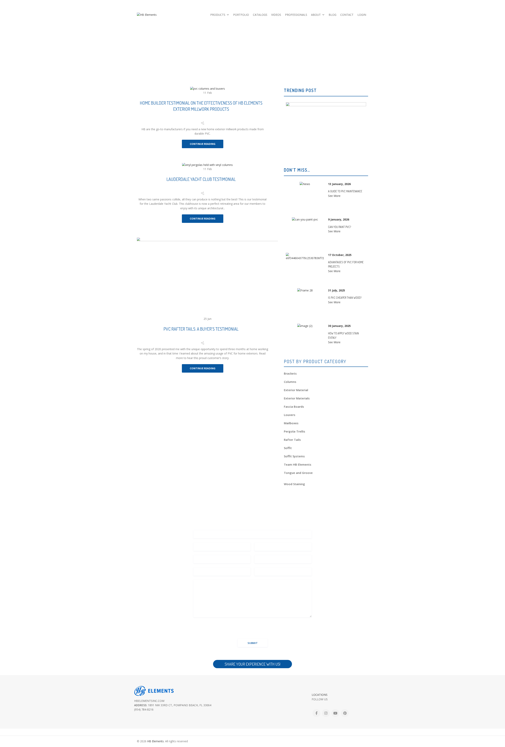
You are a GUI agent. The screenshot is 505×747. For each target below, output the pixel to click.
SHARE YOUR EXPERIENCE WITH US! (252, 664)
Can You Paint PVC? (339, 226)
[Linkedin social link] (207, 118)
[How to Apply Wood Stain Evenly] (304, 326)
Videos (276, 15)
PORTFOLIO (241, 15)
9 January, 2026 (338, 219)
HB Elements (155, 741)
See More (334, 196)
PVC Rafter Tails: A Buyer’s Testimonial (201, 329)
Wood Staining (294, 484)
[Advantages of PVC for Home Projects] (305, 256)
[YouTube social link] (335, 713)
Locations (319, 695)
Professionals (296, 15)
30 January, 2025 (339, 326)
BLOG (332, 15)
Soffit (288, 448)
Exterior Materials (297, 398)
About (316, 15)
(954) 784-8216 (359, 3)
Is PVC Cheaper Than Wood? (344, 297)
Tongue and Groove (298, 473)
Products (217, 15)
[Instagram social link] (326, 713)
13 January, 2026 (339, 184)
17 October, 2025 (340, 255)
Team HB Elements (297, 464)
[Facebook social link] (192, 118)
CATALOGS (260, 15)
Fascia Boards (294, 406)
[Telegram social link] (212, 118)
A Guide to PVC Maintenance (345, 191)
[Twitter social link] (197, 118)
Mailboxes (291, 423)
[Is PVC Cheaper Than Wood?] (305, 290)
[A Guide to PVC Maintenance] (305, 184)
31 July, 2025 (336, 290)
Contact (347, 15)
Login (361, 15)
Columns (290, 382)
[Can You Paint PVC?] (305, 219)
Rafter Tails (292, 440)
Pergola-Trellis (294, 431)
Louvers (289, 415)
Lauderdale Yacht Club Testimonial (201, 179)
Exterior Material (296, 390)
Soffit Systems (294, 456)
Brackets (290, 373)
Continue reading (202, 144)
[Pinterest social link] (202, 118)
